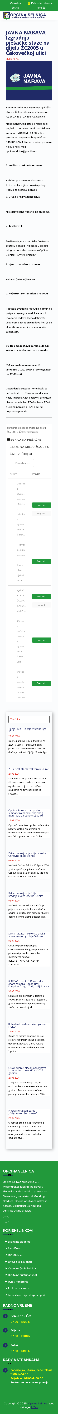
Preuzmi (41, 505)
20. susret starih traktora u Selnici (28, 769)
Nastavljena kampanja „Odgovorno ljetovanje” (22, 1112)
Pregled (41, 513)
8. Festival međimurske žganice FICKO (27, 1025)
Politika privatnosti (19, 1288)
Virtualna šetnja (15, 5)
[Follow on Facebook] (6, 1219)
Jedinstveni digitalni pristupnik (26, 1295)
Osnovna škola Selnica (22, 1268)
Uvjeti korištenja (18, 1281)
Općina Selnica (37, 1403)
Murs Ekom (14, 1248)
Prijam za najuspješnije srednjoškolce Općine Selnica (25, 895)
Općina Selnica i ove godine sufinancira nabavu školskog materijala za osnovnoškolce (25, 813)
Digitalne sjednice (19, 1241)
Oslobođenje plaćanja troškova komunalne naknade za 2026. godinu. (27, 1070)
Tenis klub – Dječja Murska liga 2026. (27, 730)
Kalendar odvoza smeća (41, 5)
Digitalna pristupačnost (22, 1275)
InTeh (34, 1407)
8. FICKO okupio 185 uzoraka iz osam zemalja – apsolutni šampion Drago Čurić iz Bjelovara (28, 984)
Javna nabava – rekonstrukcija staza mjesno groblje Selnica (26, 935)
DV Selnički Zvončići (20, 1261)
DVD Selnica (15, 1255)
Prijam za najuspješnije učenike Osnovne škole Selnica (27, 854)
